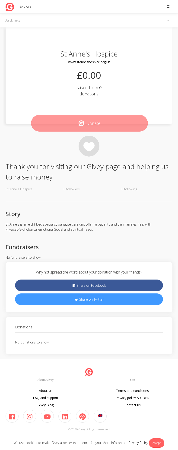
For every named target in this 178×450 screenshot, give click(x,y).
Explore (25, 6)
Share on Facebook (91, 285)
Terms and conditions (132, 390)
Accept (157, 443)
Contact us (132, 405)
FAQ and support (45, 398)
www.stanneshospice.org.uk (89, 62)
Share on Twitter (91, 299)
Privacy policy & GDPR (132, 398)
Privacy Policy (138, 443)
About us (45, 390)
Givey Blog (46, 405)
